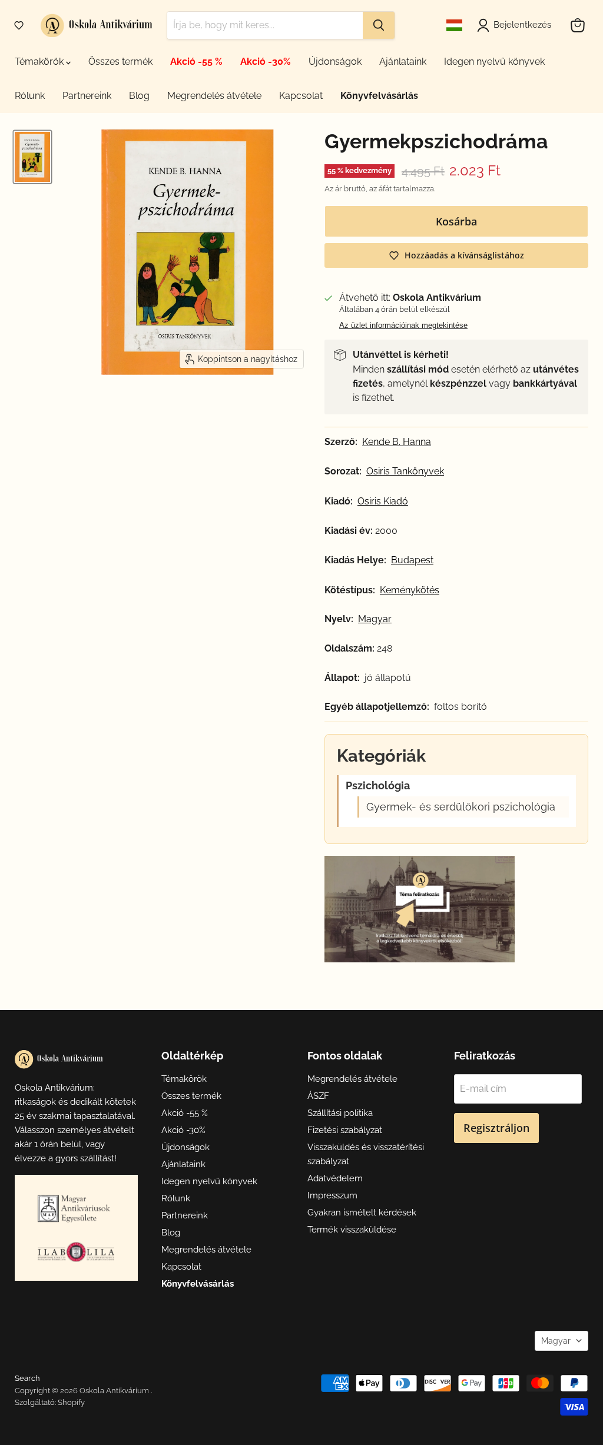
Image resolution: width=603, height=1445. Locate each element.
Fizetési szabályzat (344, 1130)
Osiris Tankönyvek (405, 471)
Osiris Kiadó (382, 501)
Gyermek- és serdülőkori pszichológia (460, 807)
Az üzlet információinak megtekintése (403, 325)
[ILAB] (76, 1251)
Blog (139, 95)
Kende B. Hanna (396, 442)
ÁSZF (318, 1096)
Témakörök (40, 61)
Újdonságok (335, 61)
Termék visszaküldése (351, 1229)
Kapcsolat (301, 95)
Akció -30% (265, 61)
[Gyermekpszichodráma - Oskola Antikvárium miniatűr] (32, 157)
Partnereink (86, 95)
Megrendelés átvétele (214, 95)
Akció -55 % (196, 61)
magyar (375, 619)
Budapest (412, 560)
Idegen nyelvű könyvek (494, 61)
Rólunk (30, 95)
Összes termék (120, 61)
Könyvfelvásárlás (379, 95)
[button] (19, 25)
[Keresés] (379, 25)
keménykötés (409, 590)
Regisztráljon (496, 1128)
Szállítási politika (340, 1113)
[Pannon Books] (76, 1208)
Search (27, 1378)
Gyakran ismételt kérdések (361, 1212)
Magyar (556, 1341)
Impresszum (332, 1195)
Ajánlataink (402, 61)
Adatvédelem (335, 1178)
